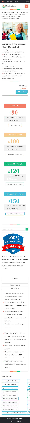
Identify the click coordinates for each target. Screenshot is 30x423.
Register (26, 1)
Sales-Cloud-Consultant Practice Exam (14, 413)
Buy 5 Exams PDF (15, 125)
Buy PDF (22, 92)
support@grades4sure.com (11, 1)
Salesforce (10, 12)
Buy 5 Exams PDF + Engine (15, 184)
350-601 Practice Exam (9, 391)
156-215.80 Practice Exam (10, 381)
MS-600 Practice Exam (9, 409)
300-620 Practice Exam (10, 388)
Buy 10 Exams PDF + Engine (15, 214)
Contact (19, 421)
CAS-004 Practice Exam (10, 398)
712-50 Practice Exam (9, 395)
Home (3, 12)
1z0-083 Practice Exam (9, 384)
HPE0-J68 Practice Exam (10, 402)
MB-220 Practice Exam (9, 406)
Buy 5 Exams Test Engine (15, 154)
